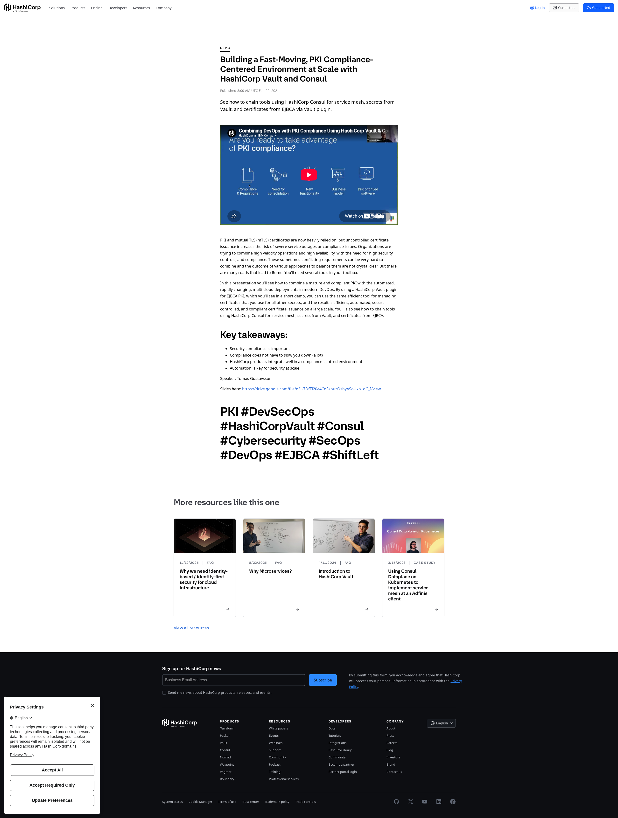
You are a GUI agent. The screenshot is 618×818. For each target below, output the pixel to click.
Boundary (227, 779)
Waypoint (227, 764)
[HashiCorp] (22, 7)
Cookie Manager (200, 801)
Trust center (250, 801)
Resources (141, 7)
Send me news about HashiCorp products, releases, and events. (220, 692)
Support (275, 750)
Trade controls (305, 801)
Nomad (225, 757)
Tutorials (335, 735)
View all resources (191, 628)
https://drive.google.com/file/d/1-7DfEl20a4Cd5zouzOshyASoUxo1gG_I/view (311, 389)
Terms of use (227, 801)
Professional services (284, 779)
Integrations (337, 743)
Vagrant (226, 772)
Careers (391, 743)
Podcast (275, 764)
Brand (390, 764)
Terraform (227, 728)
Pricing (97, 7)
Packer (225, 735)
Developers (117, 7)
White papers (278, 728)
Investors (393, 757)
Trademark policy (277, 801)
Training (275, 772)
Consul (225, 750)
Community (277, 757)
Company (164, 7)
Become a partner (341, 764)
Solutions (57, 7)
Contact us (394, 772)
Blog (389, 750)
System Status (172, 801)
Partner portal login (343, 772)
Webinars (275, 743)
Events (274, 735)
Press (390, 735)
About (390, 728)
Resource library (340, 750)
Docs (332, 728)
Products (77, 7)
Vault (223, 743)
